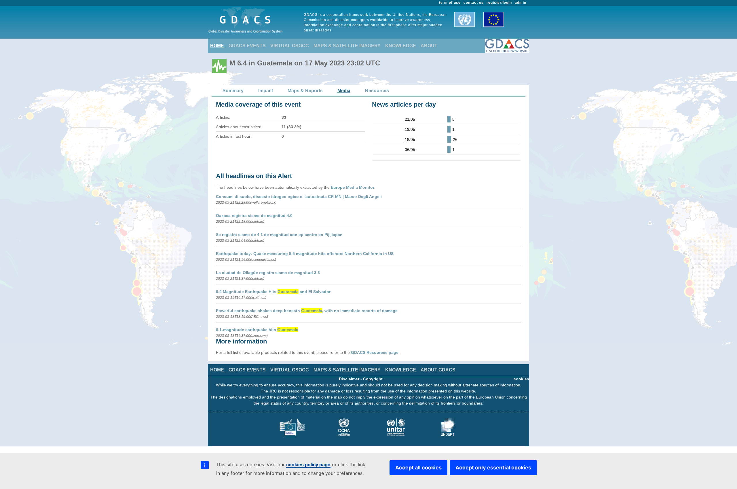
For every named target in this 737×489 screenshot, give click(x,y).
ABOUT (429, 45)
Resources (377, 90)
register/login (499, 3)
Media (343, 90)
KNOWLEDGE (400, 45)
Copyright (373, 379)
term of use (450, 3)
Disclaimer (349, 379)
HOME (217, 45)
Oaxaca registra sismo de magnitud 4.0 (254, 215)
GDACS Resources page (374, 352)
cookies (521, 379)
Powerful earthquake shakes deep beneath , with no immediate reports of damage (307, 310)
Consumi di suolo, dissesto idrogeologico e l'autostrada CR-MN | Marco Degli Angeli (299, 196)
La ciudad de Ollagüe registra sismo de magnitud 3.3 (268, 272)
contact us (474, 3)
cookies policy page (308, 464)
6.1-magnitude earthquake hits (257, 329)
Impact (265, 90)
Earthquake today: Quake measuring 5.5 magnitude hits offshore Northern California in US (305, 253)
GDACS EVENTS (247, 45)
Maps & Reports (305, 90)
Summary (233, 90)
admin (520, 3)
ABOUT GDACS (438, 369)
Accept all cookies (418, 468)
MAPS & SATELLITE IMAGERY (347, 45)
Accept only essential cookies (493, 468)
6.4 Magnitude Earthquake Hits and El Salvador (273, 291)
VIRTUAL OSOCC (289, 45)
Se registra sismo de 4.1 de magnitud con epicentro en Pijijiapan (279, 234)
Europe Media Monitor (352, 187)
